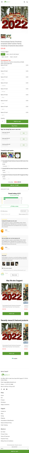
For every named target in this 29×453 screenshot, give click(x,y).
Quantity (3, 118)
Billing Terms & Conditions (7, 441)
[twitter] (4, 389)
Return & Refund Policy (6, 422)
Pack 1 (7, 51)
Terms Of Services (5, 436)
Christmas (3, 402)
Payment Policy (4, 438)
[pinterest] (7, 389)
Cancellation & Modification (7, 420)
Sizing (2, 416)
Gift (1, 397)
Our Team (3, 431)
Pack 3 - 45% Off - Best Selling (12, 54)
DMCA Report (14, 446)
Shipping (3, 418)
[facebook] (2, 389)
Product (3, 400)
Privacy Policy (4, 434)
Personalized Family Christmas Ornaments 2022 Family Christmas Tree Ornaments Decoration (11, 306)
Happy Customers (5, 404)
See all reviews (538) (14, 195)
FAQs (2, 413)
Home (2, 395)
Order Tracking (4, 425)
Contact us (3, 411)
